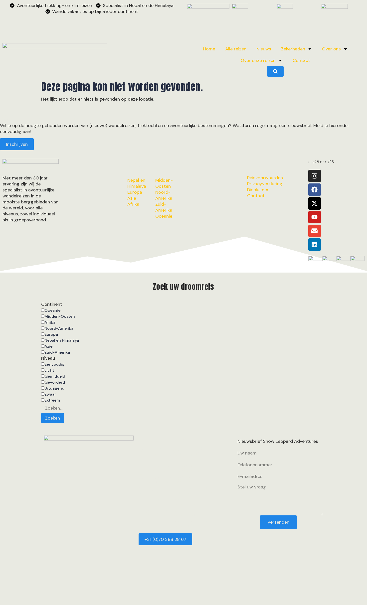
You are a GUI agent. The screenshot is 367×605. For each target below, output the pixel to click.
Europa (51, 334)
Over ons (331, 49)
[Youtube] (314, 217)
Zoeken (52, 418)
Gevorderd (54, 382)
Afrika (49, 322)
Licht (49, 370)
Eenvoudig (54, 364)
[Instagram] (314, 176)
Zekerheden (293, 49)
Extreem (52, 400)
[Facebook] (314, 189)
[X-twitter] (314, 203)
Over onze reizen (258, 60)
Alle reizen (235, 49)
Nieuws (263, 49)
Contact (301, 60)
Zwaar (50, 394)
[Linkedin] (314, 244)
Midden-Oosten (59, 316)
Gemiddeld (54, 376)
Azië (48, 346)
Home (209, 49)
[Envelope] (314, 231)
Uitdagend (54, 388)
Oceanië (52, 310)
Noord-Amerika (58, 328)
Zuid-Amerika (57, 352)
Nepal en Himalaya (61, 340)
